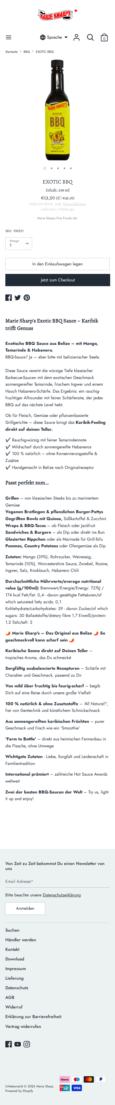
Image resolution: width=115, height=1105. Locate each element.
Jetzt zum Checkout (58, 280)
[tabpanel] (57, 110)
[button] (104, 37)
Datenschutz (16, 988)
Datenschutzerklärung (62, 895)
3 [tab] (58, 168)
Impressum (15, 969)
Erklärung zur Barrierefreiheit (33, 1017)
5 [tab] (71, 168)
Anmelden (25, 908)
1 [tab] (44, 168)
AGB (9, 997)
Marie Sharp (44, 1086)
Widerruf (13, 1007)
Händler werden (20, 940)
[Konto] (76, 35)
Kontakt (12, 949)
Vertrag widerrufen (23, 1026)
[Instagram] (27, 1045)
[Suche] (90, 35)
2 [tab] (51, 168)
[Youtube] (18, 1045)
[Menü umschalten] (8, 37)
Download (14, 959)
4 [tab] (64, 168)
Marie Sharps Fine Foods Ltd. (57, 218)
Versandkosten (74, 203)
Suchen (12, 930)
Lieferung (14, 978)
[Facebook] (9, 1045)
